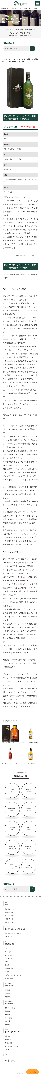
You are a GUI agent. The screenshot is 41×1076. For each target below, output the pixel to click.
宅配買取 (8, 990)
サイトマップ (9, 1049)
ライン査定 (8, 1018)
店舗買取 (8, 997)
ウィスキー (8, 958)
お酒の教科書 (9, 919)
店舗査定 (8, 1024)
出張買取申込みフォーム (13, 937)
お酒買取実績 (9, 912)
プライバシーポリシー (12, 1046)
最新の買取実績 (20, 255)
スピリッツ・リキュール (13, 975)
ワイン (7, 948)
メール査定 (8, 1014)
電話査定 (8, 1011)
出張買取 (8, 993)
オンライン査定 (10, 1008)
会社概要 (8, 1036)
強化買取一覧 (9, 922)
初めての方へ (9, 909)
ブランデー (8, 952)
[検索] (32, 48)
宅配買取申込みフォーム (13, 933)
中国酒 (7, 972)
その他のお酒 (9, 978)
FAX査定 (7, 1021)
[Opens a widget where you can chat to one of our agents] (32, 1072)
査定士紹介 (8, 1043)
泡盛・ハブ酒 (9, 968)
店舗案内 (8, 1039)
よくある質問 (9, 916)
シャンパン (8, 955)
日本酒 (7, 965)
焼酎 (6, 962)
